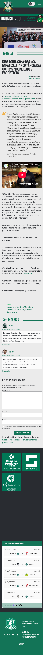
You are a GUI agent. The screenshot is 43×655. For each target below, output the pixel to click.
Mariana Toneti (35, 77)
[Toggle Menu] (39, 3)
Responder (6, 345)
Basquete (11, 307)
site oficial (27, 273)
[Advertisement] (21, 514)
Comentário (6, 390)
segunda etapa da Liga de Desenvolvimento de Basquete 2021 (18, 97)
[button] (4, 634)
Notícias (8, 54)
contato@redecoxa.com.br (30, 634)
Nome (4, 412)
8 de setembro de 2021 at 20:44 (11, 355)
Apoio (21, 644)
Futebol (20, 309)
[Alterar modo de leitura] (32, 4)
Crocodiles (12, 309)
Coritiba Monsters (24, 307)
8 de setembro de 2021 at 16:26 (11, 329)
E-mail (4, 419)
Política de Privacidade (29, 637)
